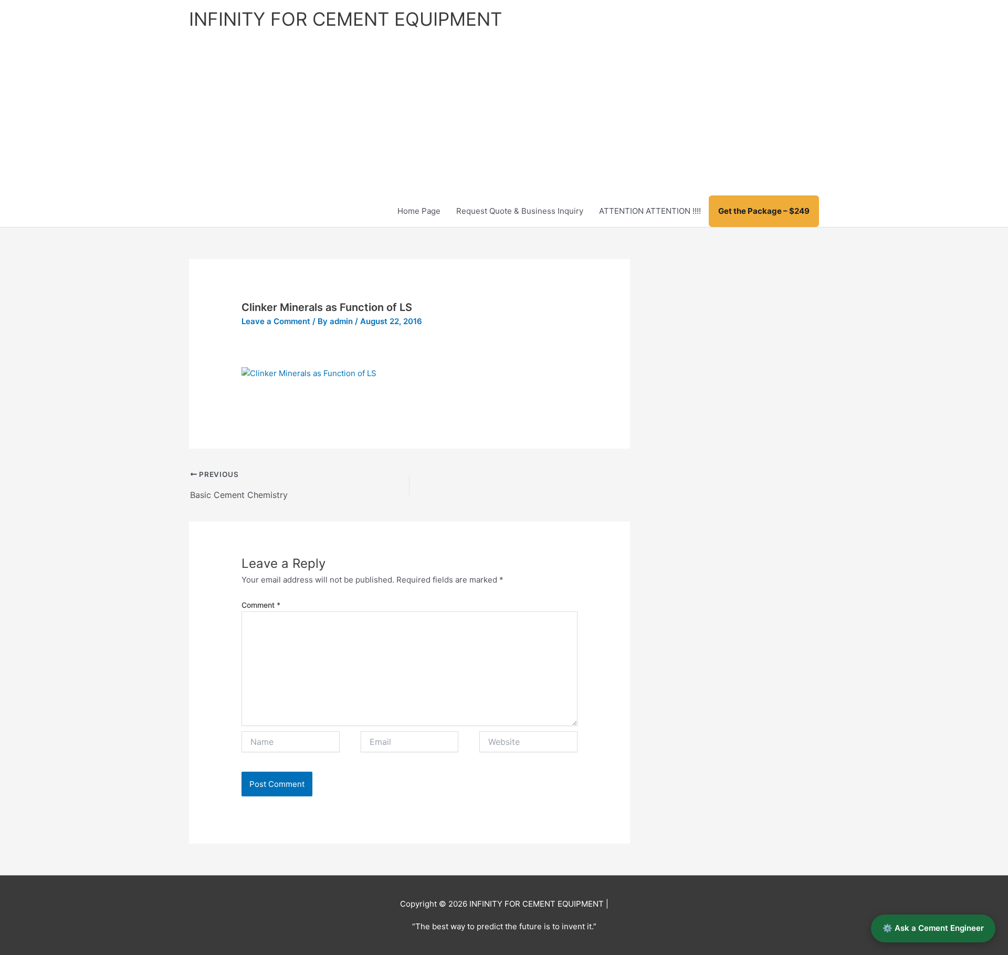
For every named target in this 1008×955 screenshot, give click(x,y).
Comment (261, 604)
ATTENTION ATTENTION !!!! (650, 211)
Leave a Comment (276, 321)
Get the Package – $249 (764, 211)
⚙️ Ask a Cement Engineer (933, 928)
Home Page (418, 211)
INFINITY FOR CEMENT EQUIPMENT (345, 19)
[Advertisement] (504, 116)
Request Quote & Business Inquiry (519, 211)
